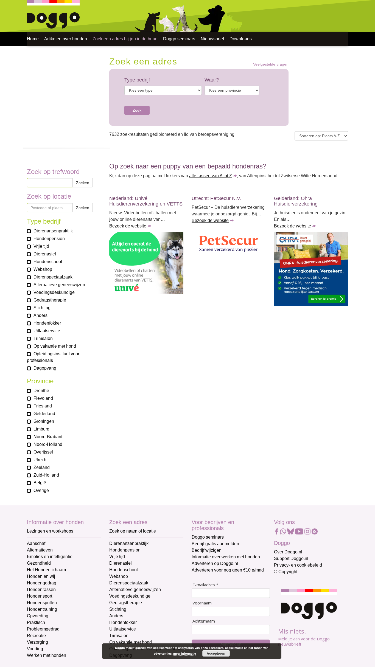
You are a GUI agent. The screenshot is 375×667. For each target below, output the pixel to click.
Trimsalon (118, 635)
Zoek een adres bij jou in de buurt (125, 38)
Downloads (241, 38)
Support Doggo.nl (291, 558)
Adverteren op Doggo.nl (215, 563)
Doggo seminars (179, 38)
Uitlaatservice (122, 629)
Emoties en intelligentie (49, 556)
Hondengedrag (41, 583)
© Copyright (285, 571)
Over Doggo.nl (288, 552)
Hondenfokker (123, 622)
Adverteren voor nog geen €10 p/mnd (228, 570)
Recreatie (36, 635)
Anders (116, 615)
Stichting (117, 609)
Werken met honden (46, 655)
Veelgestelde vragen (271, 64)
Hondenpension (125, 550)
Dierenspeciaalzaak (128, 583)
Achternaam (203, 621)
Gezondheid (39, 563)
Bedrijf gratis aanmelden (215, 543)
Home (33, 38)
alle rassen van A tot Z (210, 175)
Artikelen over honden (65, 38)
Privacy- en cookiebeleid (298, 565)
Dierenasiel (120, 563)
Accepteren (216, 653)
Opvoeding (37, 615)
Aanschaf (36, 543)
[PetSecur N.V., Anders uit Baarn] (229, 244)
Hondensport (39, 596)
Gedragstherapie (125, 602)
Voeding (35, 648)
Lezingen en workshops (50, 531)
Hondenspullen (42, 602)
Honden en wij (41, 576)
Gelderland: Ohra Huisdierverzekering (296, 201)
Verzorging (37, 642)
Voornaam (202, 603)
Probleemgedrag (43, 629)
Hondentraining (42, 609)
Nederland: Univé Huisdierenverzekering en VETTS (146, 201)
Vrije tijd (117, 556)
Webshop (118, 576)
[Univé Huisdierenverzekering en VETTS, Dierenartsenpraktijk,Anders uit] (146, 263)
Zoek (137, 110)
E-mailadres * (205, 584)
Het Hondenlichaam (46, 569)
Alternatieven (40, 550)
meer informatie (184, 653)
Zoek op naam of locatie (132, 531)
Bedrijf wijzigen (207, 550)
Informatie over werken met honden (226, 557)
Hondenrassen (41, 589)
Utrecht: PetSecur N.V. (216, 198)
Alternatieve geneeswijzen (135, 589)
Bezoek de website (127, 226)
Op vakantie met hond (130, 642)
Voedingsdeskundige (129, 596)
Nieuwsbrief (212, 38)
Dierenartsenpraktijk (129, 543)
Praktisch (36, 622)
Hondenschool (123, 569)
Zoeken (82, 183)
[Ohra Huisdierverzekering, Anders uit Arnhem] (311, 269)
